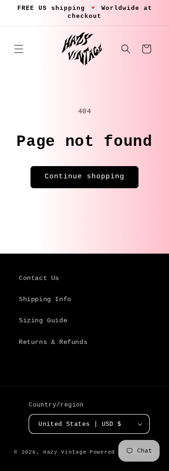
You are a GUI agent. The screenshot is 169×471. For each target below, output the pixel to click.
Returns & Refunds (53, 342)
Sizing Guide (43, 320)
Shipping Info (45, 299)
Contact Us (39, 278)
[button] (18, 49)
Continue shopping (84, 177)
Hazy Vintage (64, 452)
